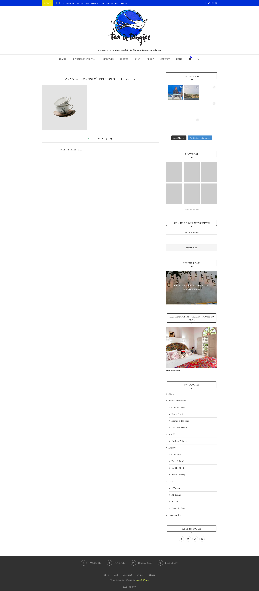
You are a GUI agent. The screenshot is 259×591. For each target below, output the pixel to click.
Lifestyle (108, 59)
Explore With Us (179, 440)
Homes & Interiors (180, 420)
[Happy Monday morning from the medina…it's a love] (208, 125)
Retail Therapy (178, 474)
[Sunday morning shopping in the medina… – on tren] (208, 92)
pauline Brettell (71, 149)
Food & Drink (178, 461)
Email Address (192, 232)
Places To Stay (178, 508)
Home (179, 59)
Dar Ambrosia (173, 370)
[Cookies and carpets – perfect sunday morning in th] (191, 125)
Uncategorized (175, 514)
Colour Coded (178, 407)
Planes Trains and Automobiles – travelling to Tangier (95, 3)
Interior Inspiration (84, 59)
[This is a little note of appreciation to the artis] (175, 92)
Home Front (177, 413)
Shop (106, 574)
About (150, 59)
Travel (63, 59)
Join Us (124, 59)
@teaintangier (192, 209)
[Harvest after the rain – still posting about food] (175, 125)
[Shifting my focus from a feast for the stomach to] (175, 109)
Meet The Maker (179, 427)
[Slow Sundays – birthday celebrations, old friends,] (191, 92)
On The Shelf (177, 467)
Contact (165, 59)
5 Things (175, 487)
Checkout (127, 574)
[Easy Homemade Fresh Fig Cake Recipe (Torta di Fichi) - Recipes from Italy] (174, 172)
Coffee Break (177, 454)
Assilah (174, 501)
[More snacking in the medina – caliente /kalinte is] (208, 109)
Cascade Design (142, 579)
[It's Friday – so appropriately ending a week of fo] (191, 109)
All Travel (176, 494)
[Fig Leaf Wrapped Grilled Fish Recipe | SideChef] (192, 194)
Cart (116, 574)
